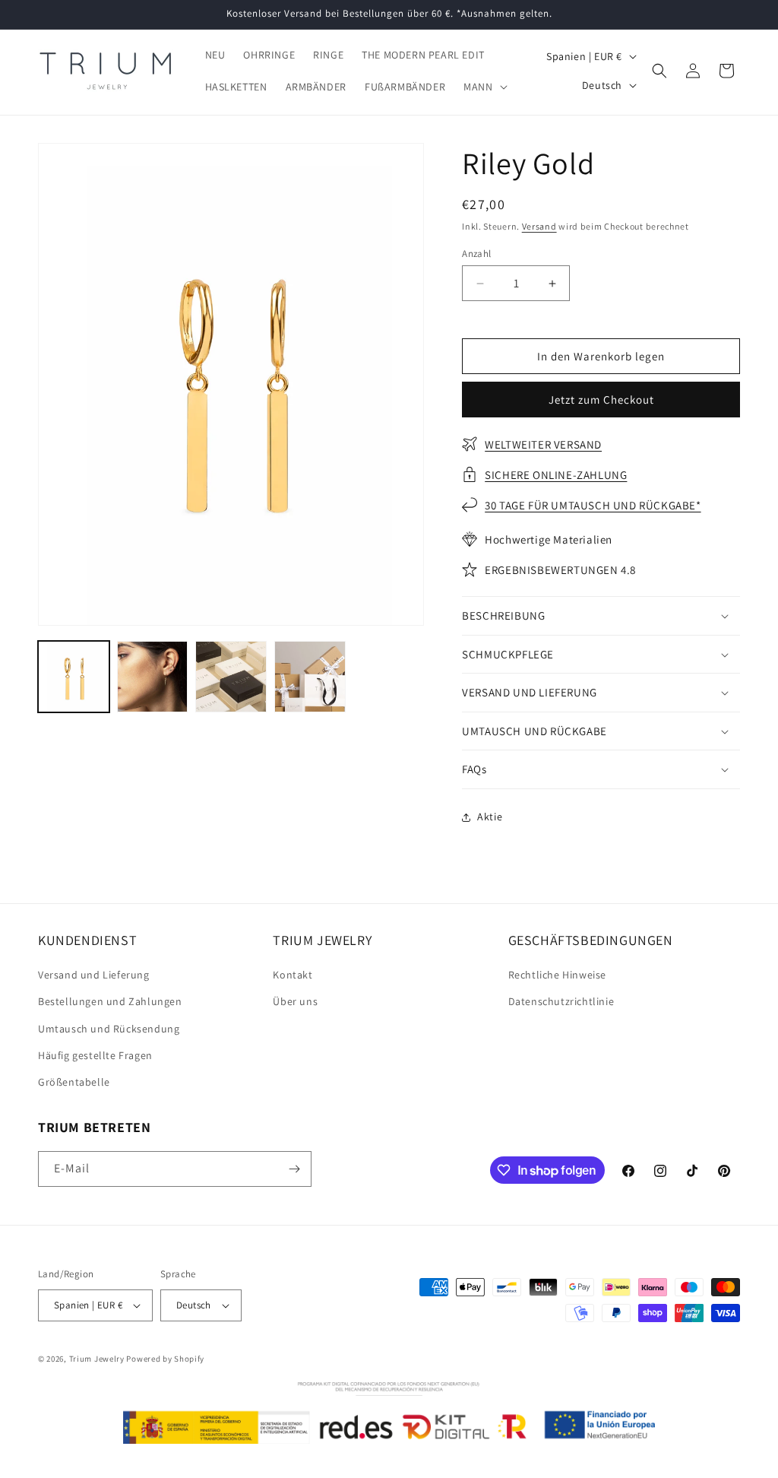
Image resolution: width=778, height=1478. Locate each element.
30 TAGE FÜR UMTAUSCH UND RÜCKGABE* (593, 505)
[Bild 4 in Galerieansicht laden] (310, 676)
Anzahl (476, 253)
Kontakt (292, 975)
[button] (483, 87)
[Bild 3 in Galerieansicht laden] (231, 676)
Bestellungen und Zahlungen (110, 1001)
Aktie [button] (489, 816)
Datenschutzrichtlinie (561, 1001)
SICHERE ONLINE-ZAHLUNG (556, 475)
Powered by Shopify (165, 1358)
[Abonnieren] (294, 1169)
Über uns (295, 1001)
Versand (539, 226)
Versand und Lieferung (94, 975)
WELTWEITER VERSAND (543, 444)
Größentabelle (74, 1082)
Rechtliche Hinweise (557, 975)
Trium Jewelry (97, 1358)
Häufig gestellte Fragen (95, 1055)
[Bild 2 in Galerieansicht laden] (152, 676)
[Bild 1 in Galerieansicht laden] (73, 676)
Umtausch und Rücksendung (108, 1029)
